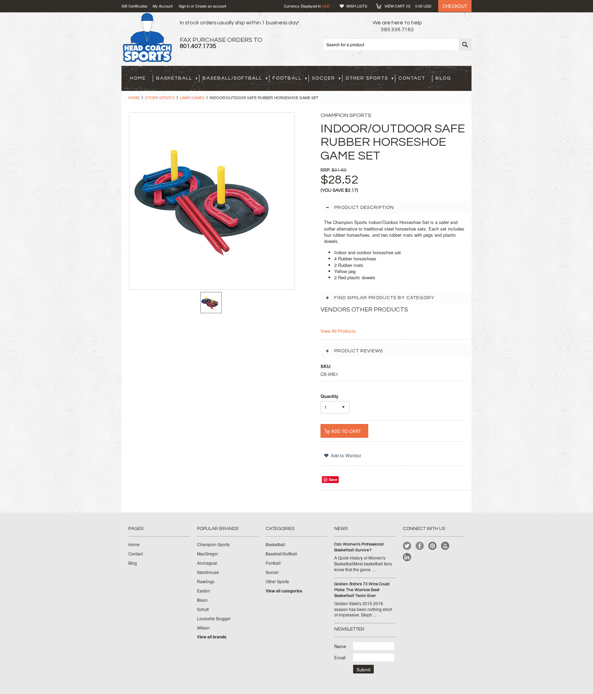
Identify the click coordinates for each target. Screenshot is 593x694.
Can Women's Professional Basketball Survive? (359, 547)
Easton (203, 590)
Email (340, 657)
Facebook (420, 546)
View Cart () (407, 6)
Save (333, 479)
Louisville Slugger (214, 618)
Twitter (407, 546)
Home (134, 97)
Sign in (184, 6)
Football (287, 78)
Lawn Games (192, 97)
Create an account (210, 6)
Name (340, 646)
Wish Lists (356, 6)
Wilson (203, 628)
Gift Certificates (134, 6)
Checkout (455, 6)
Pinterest (432, 546)
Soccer (323, 78)
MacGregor (207, 553)
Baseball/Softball (232, 78)
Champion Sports (213, 544)
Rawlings (205, 581)
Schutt (203, 609)
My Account (163, 6)
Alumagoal (207, 563)
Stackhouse (208, 572)
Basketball (174, 78)
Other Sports (367, 78)
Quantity (329, 396)
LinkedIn (407, 557)
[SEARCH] (465, 45)
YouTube (445, 546)
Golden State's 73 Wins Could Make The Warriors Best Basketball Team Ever (361, 590)
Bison (202, 600)
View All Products (338, 331)
